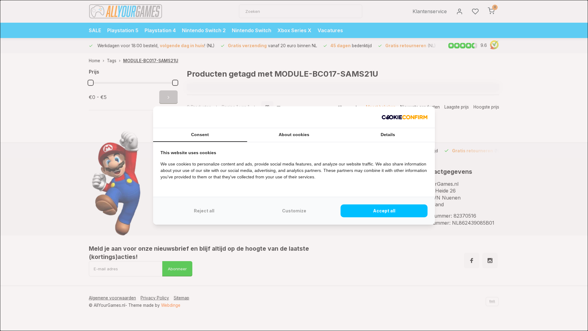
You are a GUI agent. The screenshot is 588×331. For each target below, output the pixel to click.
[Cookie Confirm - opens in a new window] (405, 117)
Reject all (204, 210)
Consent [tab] (200, 134)
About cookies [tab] (294, 134)
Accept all (384, 210)
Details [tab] (388, 134)
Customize (294, 210)
